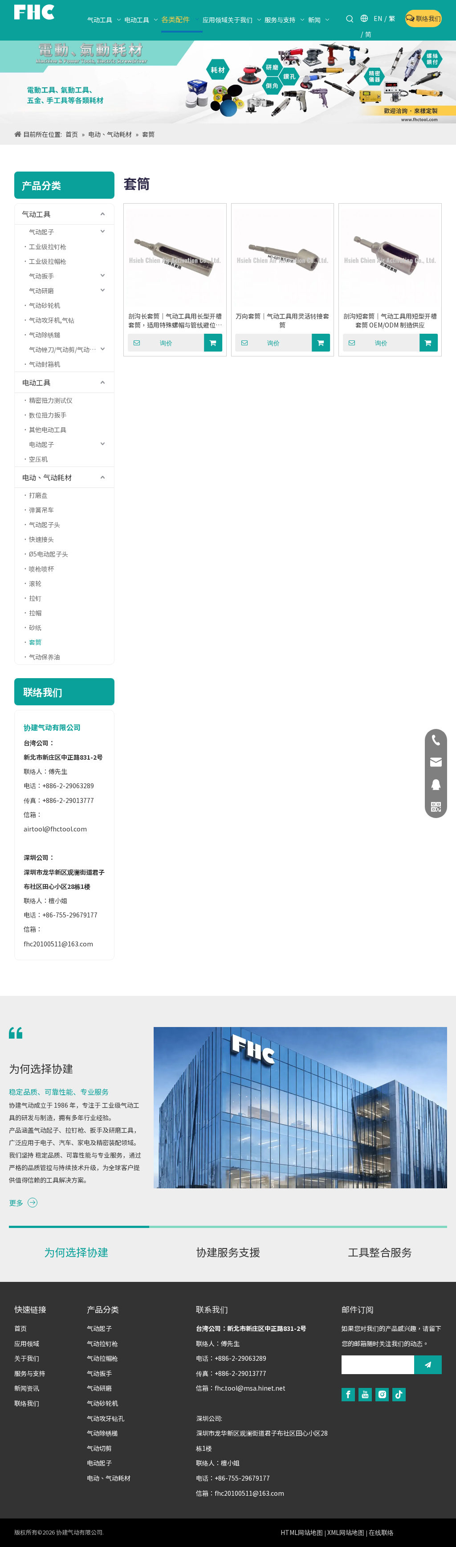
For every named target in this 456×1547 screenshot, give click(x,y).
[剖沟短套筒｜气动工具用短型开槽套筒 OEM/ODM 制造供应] (390, 257)
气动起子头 (44, 524)
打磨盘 (38, 495)
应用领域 (26, 1343)
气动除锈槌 (102, 1432)
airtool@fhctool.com (55, 828)
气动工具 (36, 214)
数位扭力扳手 (47, 414)
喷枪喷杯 (41, 568)
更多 (16, 1202)
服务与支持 (29, 1373)
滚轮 (35, 583)
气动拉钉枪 (102, 1343)
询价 (166, 343)
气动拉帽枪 (102, 1358)
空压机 (38, 458)
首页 (20, 1328)
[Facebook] (348, 1394)
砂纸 (35, 627)
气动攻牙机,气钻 (51, 319)
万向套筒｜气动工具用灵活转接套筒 (282, 320)
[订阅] (428, 1364)
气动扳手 (41, 275)
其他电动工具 (47, 429)
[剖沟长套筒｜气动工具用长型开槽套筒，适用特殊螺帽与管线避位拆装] (175, 257)
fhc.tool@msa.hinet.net (250, 1387)
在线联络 (381, 1532)
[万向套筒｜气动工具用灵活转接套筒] (283, 257)
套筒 (35, 642)
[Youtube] (365, 1394)
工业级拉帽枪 (47, 261)
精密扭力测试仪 (51, 400)
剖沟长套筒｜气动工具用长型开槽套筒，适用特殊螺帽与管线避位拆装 (175, 320)
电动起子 (41, 444)
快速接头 (41, 539)
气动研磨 (41, 290)
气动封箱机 (44, 364)
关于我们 (26, 1358)
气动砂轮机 (44, 305)
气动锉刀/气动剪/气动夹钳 (65, 349)
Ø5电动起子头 (48, 553)
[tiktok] (399, 1394)
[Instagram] (382, 1394)
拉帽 (35, 612)
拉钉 (35, 597)
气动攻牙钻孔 (105, 1418)
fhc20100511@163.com (58, 943)
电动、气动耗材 (47, 477)
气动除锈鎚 (44, 334)
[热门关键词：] (350, 19)
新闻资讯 (26, 1387)
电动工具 (36, 382)
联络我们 (428, 18)
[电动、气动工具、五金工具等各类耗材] (228, 82)
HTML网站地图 (302, 1532)
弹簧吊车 (41, 509)
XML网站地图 (345, 1532)
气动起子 (41, 231)
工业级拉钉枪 (47, 246)
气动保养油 (44, 656)
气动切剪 (99, 1448)
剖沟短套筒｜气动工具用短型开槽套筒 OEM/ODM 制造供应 (390, 320)
